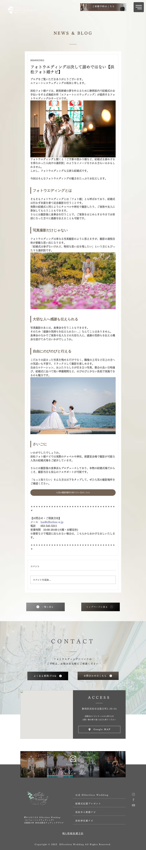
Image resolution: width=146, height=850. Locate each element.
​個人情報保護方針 (73, 833)
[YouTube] (133, 805)
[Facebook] (133, 800)
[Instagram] (133, 794)
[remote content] (73, 190)
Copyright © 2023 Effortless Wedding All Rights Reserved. (73, 844)
